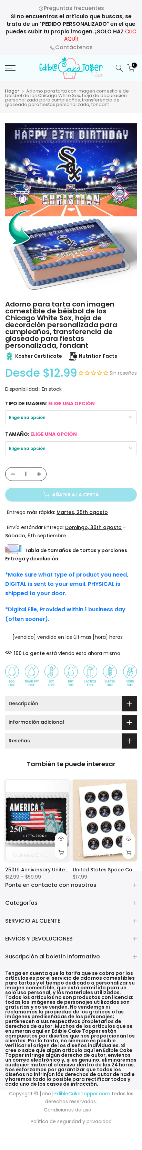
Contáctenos (74, 47)
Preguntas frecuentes (74, 8)
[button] (94, 372)
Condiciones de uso (67, 1109)
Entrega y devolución (31, 558)
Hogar (12, 91)
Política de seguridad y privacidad (71, 1121)
